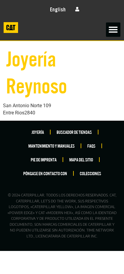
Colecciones (90, 173)
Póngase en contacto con (45, 173)
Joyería (38, 132)
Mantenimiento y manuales (51, 146)
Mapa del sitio (81, 159)
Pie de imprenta (44, 159)
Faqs (91, 146)
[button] (113, 29)
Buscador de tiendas (74, 132)
